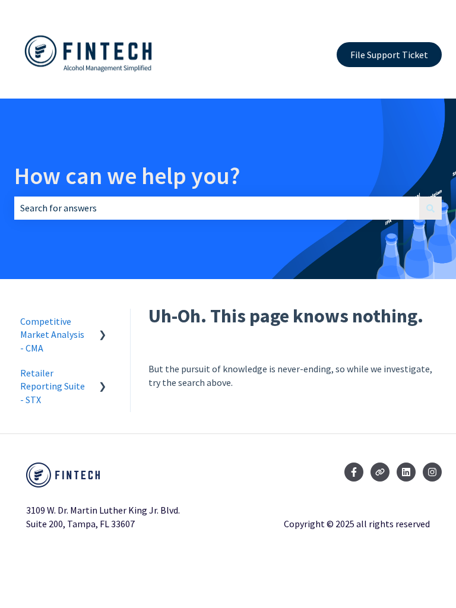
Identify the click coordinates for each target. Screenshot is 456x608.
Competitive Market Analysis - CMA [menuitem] (52, 334)
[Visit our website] (380, 472)
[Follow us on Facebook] (353, 472)
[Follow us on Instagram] (432, 472)
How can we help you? (127, 176)
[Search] (430, 208)
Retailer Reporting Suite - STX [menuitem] (52, 386)
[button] (102, 322)
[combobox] (216, 208)
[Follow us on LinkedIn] (406, 472)
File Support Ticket (389, 55)
